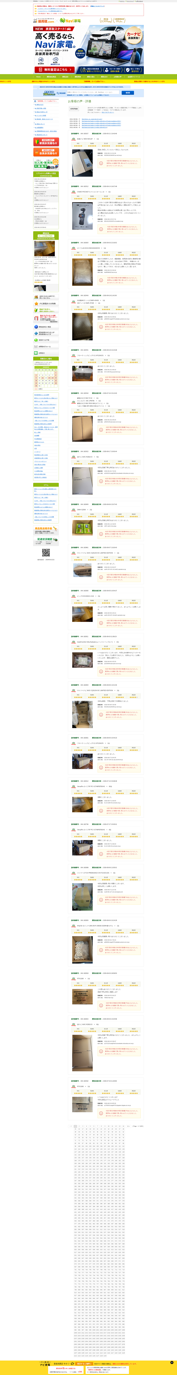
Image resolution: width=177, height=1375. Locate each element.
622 (94, 1252)
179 (112, 1160)
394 (79, 1206)
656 (116, 1258)
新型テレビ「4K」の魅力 (41, 401)
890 (101, 1307)
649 (90, 1258)
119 (97, 1149)
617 (75, 1252)
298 (86, 1186)
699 (120, 1267)
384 (94, 1203)
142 (79, 1155)
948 (109, 1318)
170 (79, 1160)
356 (94, 1198)
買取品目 (65, 77)
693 (97, 1267)
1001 (97, 1330)
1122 (79, 1356)
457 (105, 1218)
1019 (112, 1333)
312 (86, 1189)
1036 (123, 1336)
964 (116, 1321)
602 (123, 1247)
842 (79, 1298)
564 (86, 1241)
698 (116, 1267)
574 (123, 1241)
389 (112, 1203)
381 (83, 1203)
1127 (97, 1356)
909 (120, 1310)
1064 (123, 1341)
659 (75, 1261)
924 (123, 1313)
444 (109, 1215)
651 (97, 1258)
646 (79, 1258)
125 (120, 1149)
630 (123, 1252)
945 (97, 1318)
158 (86, 1158)
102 (86, 1146)
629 (120, 1252)
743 (75, 1278)
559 (120, 1238)
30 (79, 1132)
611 (105, 1249)
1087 (104, 1347)
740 (116, 1275)
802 (86, 1290)
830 (86, 1295)
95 (112, 1143)
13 (119, 1126)
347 (112, 1195)
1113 (97, 1353)
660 (79, 1261)
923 (120, 1313)
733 (90, 1275)
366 (79, 1201)
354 (86, 1198)
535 (83, 1235)
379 (75, 1203)
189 (97, 1163)
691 (90, 1267)
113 (75, 1149)
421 (75, 1212)
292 (116, 1183)
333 (112, 1192)
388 (109, 1203)
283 (83, 1183)
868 (123, 1301)
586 (116, 1244)
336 (123, 1192)
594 (94, 1247)
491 (75, 1226)
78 (101, 1140)
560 (123, 1238)
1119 (119, 1353)
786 (79, 1287)
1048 (116, 1338)
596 (101, 1247)
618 (79, 1252)
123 (112, 1149)
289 (105, 1183)
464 (79, 1221)
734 (94, 1275)
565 (90, 1241)
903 (97, 1310)
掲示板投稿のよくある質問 (41, 395)
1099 (97, 1350)
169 (75, 1160)
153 (120, 1155)
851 (112, 1298)
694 (101, 1267)
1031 (104, 1336)
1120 (123, 1353)
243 (90, 1175)
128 (79, 1152)
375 (112, 1201)
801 (83, 1290)
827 (75, 1295)
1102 (108, 1350)
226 (79, 1172)
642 (116, 1255)
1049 (119, 1338)
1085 (97, 1347)
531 (120, 1232)
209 (120, 1166)
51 (105, 1135)
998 (86, 1330)
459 (112, 1218)
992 (116, 1327)
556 (109, 1238)
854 (123, 1298)
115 (83, 1149)
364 (123, 1198)
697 (112, 1267)
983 (83, 1327)
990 (109, 1327)
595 (97, 1247)
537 (90, 1235)
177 (105, 1160)
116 (86, 1149)
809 (112, 1290)
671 (120, 1261)
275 (105, 1181)
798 (123, 1287)
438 (86, 1215)
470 (101, 1221)
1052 (79, 1341)
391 (120, 1203)
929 (90, 1315)
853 (120, 1298)
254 (79, 1178)
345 (105, 1195)
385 (97, 1203)
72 (79, 1140)
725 (112, 1272)
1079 (75, 1347)
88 (86, 1143)
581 (97, 1244)
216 (94, 1169)
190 (101, 1163)
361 (112, 1198)
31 (82, 1132)
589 (75, 1247)
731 (83, 1275)
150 (109, 1155)
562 (79, 1241)
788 (86, 1287)
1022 (123, 1333)
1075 (112, 1344)
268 (79, 1181)
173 (90, 1160)
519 (75, 1232)
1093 (75, 1350)
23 (105, 1129)
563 (83, 1241)
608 (94, 1249)
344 (101, 1195)
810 (116, 1290)
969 (83, 1324)
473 (112, 1221)
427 (97, 1212)
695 (105, 1267)
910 (123, 1310)
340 (86, 1195)
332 (109, 1192)
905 (105, 1310)
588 (123, 1244)
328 (94, 1192)
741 (120, 1275)
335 (120, 1192)
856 (79, 1301)
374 (109, 1201)
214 (86, 1169)
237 (120, 1172)
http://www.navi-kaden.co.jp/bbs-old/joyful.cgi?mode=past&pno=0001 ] (101, 121)
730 (79, 1275)
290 (109, 1183)
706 (94, 1270)
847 (97, 1298)
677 (90, 1264)
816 (86, 1292)
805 (97, 1290)
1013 (90, 1333)
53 (112, 1135)
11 (112, 1126)
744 (79, 1278)
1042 (93, 1338)
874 (94, 1304)
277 (112, 1181)
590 (79, 1247)
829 (83, 1295)
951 (120, 1318)
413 (97, 1209)
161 (97, 1158)
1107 (75, 1353)
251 (120, 1175)
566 (94, 1241)
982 (79, 1327)
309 (75, 1189)
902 (94, 1310)
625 (105, 1252)
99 (75, 1146)
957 (90, 1321)
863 (105, 1301)
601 (120, 1247)
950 (116, 1318)
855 (75, 1301)
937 (120, 1315)
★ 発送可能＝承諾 (40, 108)
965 (120, 1321)
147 (97, 1155)
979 (120, 1324)
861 (97, 1301)
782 (116, 1284)
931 (97, 1315)
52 (108, 1135)
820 (101, 1292)
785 (75, 1287)
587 (120, 1244)
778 (101, 1284)
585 (112, 1244)
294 (123, 1183)
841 (75, 1298)
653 (105, 1258)
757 (75, 1281)
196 (123, 1163)
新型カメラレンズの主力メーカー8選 (44, 408)
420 (123, 1209)
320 (116, 1189)
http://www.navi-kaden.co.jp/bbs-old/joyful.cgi (94, 127)
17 (82, 1129)
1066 (79, 1344)
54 (116, 1135)
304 (109, 1186)
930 (94, 1315)
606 (86, 1249)
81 (112, 1140)
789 (90, 1287)
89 (90, 1143)
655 (112, 1258)
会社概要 (36, 435)
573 (120, 1241)
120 (101, 1149)
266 (123, 1178)
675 (83, 1264)
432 (116, 1212)
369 (90, 1201)
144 (86, 1155)
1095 (82, 1350)
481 (90, 1224)
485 (105, 1224)
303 (105, 1186)
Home (38, 77)
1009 (75, 1333)
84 (123, 1140)
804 (94, 1290)
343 (97, 1195)
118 (94, 1149)
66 (108, 1137)
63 (97, 1137)
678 (94, 1264)
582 (101, 1244)
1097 (90, 1350)
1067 (82, 1344)
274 (101, 1181)
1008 (123, 1330)
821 (105, 1292)
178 (109, 1160)
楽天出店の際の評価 (39, 474)
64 (101, 1137)
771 (75, 1284)
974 (101, 1324)
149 (105, 1155)
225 (75, 1172)
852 (116, 1298)
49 (97, 1135)
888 (94, 1307)
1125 (90, 1356)
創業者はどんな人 (39, 442)
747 (90, 1278)
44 (79, 1135)
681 (105, 1264)
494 (86, 1226)
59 (82, 1137)
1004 (108, 1330)
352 (79, 1198)
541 (105, 1235)
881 (120, 1304)
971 (90, 1324)
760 (86, 1281)
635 (90, 1255)
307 (120, 1186)
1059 (104, 1341)
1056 (93, 1341)
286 (94, 1183)
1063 (119, 1341)
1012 (86, 1333)
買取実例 (78, 77)
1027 (90, 1336)
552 (94, 1238)
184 (79, 1163)
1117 (112, 1353)
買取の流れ (91, 77)
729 (75, 1275)
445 (112, 1215)
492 (79, 1226)
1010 (79, 1333)
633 (83, 1255)
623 (97, 1252)
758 (79, 1281)
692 (94, 1267)
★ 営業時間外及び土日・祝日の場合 (46, 131)
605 (83, 1249)
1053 (82, 1341)
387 (105, 1203)
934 (109, 1315)
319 (112, 1189)
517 (120, 1229)
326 (86, 1192)
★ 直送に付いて (40, 124)
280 (123, 1181)
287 (97, 1183)
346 (109, 1195)
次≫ (128, 1126)
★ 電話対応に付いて (41, 135)
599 (112, 1247)
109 (112, 1146)
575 (75, 1244)
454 (94, 1218)
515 (112, 1229)
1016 (101, 1333)
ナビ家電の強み (38, 471)
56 (123, 1135)
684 (116, 1264)
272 (94, 1181)
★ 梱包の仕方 (39, 104)
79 (105, 1140)
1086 (101, 1347)
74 (86, 1140)
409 (83, 1209)
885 (83, 1307)
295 (75, 1186)
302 (101, 1186)
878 (109, 1304)
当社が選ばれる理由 (39, 464)
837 (112, 1295)
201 (90, 1166)
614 (116, 1249)
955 (83, 1321)
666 (101, 1261)
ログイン (122, 1)
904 (101, 1310)
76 (94, 1140)
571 (112, 1241)
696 (109, 1267)
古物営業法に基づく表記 (41, 458)
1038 (79, 1338)
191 (105, 1163)
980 (123, 1324)
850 (109, 1298)
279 (120, 1181)
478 (79, 1224)
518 (123, 1229)
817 (90, 1292)
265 (120, 1178)
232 (101, 1172)
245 (97, 1175)
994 (123, 1327)
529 (112, 1232)
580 (94, 1244)
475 (120, 1221)
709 (105, 1270)
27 (119, 1129)
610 (101, 1249)
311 (83, 1189)
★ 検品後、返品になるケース (44, 119)
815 (83, 1292)
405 (120, 1206)
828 (79, 1295)
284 (86, 1183)
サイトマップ (130, 1)
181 (120, 1160)
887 (90, 1307)
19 (90, 1129)
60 (86, 1137)
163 (105, 1158)
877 (105, 1304)
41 (119, 1132)
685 (120, 1264)
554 (101, 1238)
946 (101, 1318)
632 (79, 1255)
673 (75, 1264)
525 (97, 1232)
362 (116, 1198)
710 (109, 1270)
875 (97, 1304)
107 (105, 1146)
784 (123, 1284)
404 (116, 1206)
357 (97, 1198)
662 (86, 1261)
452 (86, 1218)
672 (123, 1261)
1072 (101, 1344)
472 (109, 1221)
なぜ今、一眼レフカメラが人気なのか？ (45, 404)
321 (120, 1189)
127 (75, 1152)
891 (105, 1307)
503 (120, 1226)
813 (75, 1292)
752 (109, 1278)
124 (116, 1149)
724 (109, 1272)
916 (94, 1313)
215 (90, 1169)
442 (101, 1215)
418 (116, 1209)
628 (116, 1252)
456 (101, 1218)
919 (105, 1313)
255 (83, 1178)
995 (75, 1330)
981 (75, 1327)
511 (97, 1229)
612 (109, 1249)
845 (90, 1298)
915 (90, 1313)
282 (79, 1183)
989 (105, 1327)
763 (97, 1281)
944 (94, 1318)
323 (75, 1192)
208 (116, 1166)
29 (75, 1132)
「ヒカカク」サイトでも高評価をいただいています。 (52, 8)
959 (97, 1321)
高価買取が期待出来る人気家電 (43, 424)
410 (86, 1209)
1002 (101, 1330)
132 (94, 1152)
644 (123, 1255)
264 (116, 1178)
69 (119, 1137)
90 (94, 1143)
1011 (82, 1333)
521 (83, 1232)
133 (97, 1152)
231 (97, 1172)
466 (86, 1221)
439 (90, 1215)
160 (94, 1158)
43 (75, 1135)
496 (94, 1226)
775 (90, 1284)
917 (97, 1313)
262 (109, 1178)
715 (75, 1272)
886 (86, 1307)
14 (123, 1126)
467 (90, 1221)
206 (109, 1166)
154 (123, 1155)
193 (112, 1163)
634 (86, 1255)
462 (123, 1218)
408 (79, 1209)
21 (97, 1129)
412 (94, 1209)
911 (75, 1313)
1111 (90, 1353)
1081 (82, 1347)
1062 (116, 1341)
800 (79, 1290)
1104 (116, 1350)
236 (116, 1172)
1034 (116, 1336)
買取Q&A (104, 77)
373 (105, 1201)
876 (101, 1304)
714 (123, 1270)
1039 (82, 1338)
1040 (86, 1338)
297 (83, 1186)
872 (86, 1304)
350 (123, 1195)
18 (86, 1129)
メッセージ (37, 451)
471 (105, 1221)
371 (97, 1201)
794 (109, 1287)
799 (75, 1290)
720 (94, 1272)
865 (112, 1301)
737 (105, 1275)
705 (90, 1270)
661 (83, 1261)
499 (105, 1226)
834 (101, 1295)
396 (86, 1206)
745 (83, 1278)
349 (120, 1195)
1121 (75, 1356)
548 (79, 1238)
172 (86, 1160)
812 (123, 1290)
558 (116, 1238)
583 (105, 1244)
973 (97, 1324)
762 (94, 1281)
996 (79, 1330)
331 (105, 1192)
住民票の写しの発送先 (40, 477)
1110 (86, 1353)
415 (105, 1209)
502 (116, 1226)
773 (83, 1284)
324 (79, 1192)
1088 (108, 1347)
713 (120, 1270)
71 (75, 1140)
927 (83, 1315)
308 (123, 1186)
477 (75, 1224)
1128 (101, 1356)
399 (97, 1206)
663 (90, 1261)
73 (82, 1140)
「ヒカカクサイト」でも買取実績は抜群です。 (50, 11)
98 (123, 1143)
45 (82, 1135)
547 (75, 1238)
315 (97, 1189)
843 (83, 1298)
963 (112, 1321)
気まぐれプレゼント (108, 112)
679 (97, 1264)
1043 (97, 1338)
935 (112, 1315)
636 (94, 1255)
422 (79, 1212)
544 (116, 1235)
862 (101, 1301)
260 (101, 1178)
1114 (101, 1353)
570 (109, 1241)
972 (94, 1324)
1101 (105, 1350)
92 (101, 1143)
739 (112, 1275)
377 (120, 1201)
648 (86, 1258)
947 (105, 1318)
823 (112, 1292)
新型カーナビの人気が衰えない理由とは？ (46, 398)
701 (75, 1270)
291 (112, 1183)
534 (79, 1235)
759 (83, 1281)
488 (116, 1224)
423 (83, 1212)
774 (86, 1284)
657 (120, 1258)
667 (105, 1261)
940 (79, 1318)
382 (86, 1203)
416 (109, 1209)
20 (94, 1129)
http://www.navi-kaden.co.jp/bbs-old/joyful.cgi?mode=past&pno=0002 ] (101, 123)
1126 (93, 1356)
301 (97, 1186)
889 (97, 1307)
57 (75, 1137)
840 (123, 1295)
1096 (86, 1350)
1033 (112, 1336)
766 (109, 1281)
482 (94, 1224)
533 (75, 1235)
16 (79, 1129)
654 (109, 1258)
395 (83, 1206)
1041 (90, 1338)
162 (101, 1158)
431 (112, 1212)
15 (75, 1129)
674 (79, 1264)
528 (109, 1232)
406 (123, 1206)
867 (120, 1301)
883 (75, 1307)
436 (79, 1215)
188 (94, 1163)
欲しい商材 (37, 432)
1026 (86, 1336)
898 (79, 1310)
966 (123, 1321)
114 (79, 1149)
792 (101, 1287)
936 (116, 1315)
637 (97, 1255)
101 (83, 1146)
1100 (101, 1350)
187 (90, 1163)
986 (94, 1327)
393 (75, 1206)
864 (109, 1301)
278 (116, 1181)
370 (94, 1201)
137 (112, 1152)
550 (86, 1238)
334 (116, 1192)
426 (94, 1212)
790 (94, 1287)
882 (123, 1304)
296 (79, 1186)
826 (123, 1292)
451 (83, 1218)
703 (83, 1270)
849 (105, 1298)
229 (90, 1172)
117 (90, 1149)
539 (97, 1235)
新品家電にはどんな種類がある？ (43, 411)
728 (123, 1272)
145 (90, 1155)
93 (105, 1143)
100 (79, 1146)
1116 (108, 1353)
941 (83, 1318)
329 (97, 1192)
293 (120, 1183)
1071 (97, 1344)
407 (75, 1209)
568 (101, 1241)
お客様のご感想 (38, 467)
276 (109, 1181)
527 (105, 1232)
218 (101, 1169)
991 (112, 1327)
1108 (79, 1353)
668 (109, 1261)
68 (116, 1137)
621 (90, 1252)
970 (86, 1324)
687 (75, 1267)
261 (105, 1178)
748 (94, 1278)
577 (83, 1244)
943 (90, 1318)
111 (120, 1146)
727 (120, 1272)
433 (120, 1212)
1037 (75, 1338)
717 (83, 1272)
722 (101, 1272)
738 (109, 1275)
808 (109, 1290)
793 (105, 1287)
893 (112, 1307)
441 (97, 1215)
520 (79, 1232)
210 (123, 1166)
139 (120, 1152)
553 (97, 1238)
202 (94, 1166)
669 (112, 1261)
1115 (105, 1353)
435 (75, 1215)
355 (90, 1198)
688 (79, 1267)
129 (83, 1152)
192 (109, 1163)
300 (94, 1186)
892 (109, 1307)
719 (90, 1272)
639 (105, 1255)
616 (123, 1249)
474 (116, 1221)
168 (123, 1158)
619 (83, 1252)
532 (123, 1232)
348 (116, 1195)
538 (94, 1235)
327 (90, 1192)
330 (101, 1192)
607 (90, 1249)
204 (101, 1166)
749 (97, 1278)
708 (101, 1270)
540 (101, 1235)
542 (109, 1235)
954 (79, 1321)
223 (120, 1169)
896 (123, 1307)
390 (116, 1203)
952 (123, 1318)
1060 (108, 1341)
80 (108, 1140)
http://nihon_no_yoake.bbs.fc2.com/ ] (92, 119)
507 (83, 1229)
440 (94, 1215)
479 (83, 1224)
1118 (116, 1353)
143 (83, 1155)
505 (75, 1229)
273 (97, 1181)
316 (101, 1189)
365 (75, 1201)
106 (101, 1146)
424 (86, 1212)
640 (109, 1255)
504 (123, 1226)
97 (119, 1143)
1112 (93, 1353)
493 (83, 1226)
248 (109, 1175)
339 (83, 1195)
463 (75, 1221)
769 (120, 1281)
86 (79, 1143)
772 (79, 1284)
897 (75, 1310)
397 (90, 1206)
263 (112, 1178)
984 (86, 1327)
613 (112, 1249)
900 (86, 1310)
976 (109, 1324)
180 (116, 1160)
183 (75, 1163)
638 (101, 1255)
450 (79, 1218)
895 (120, 1307)
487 (112, 1224)
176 (101, 1160)
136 (109, 1152)
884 (79, 1307)
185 (83, 1163)
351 (75, 1198)
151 (112, 1155)
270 (86, 1181)
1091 (119, 1347)
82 (116, 1140)
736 (101, 1275)
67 (112, 1137)
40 (116, 1132)
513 (105, 1229)
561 (75, 1241)
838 (116, 1295)
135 (105, 1152)
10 (108, 1126)
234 (109, 1172)
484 (101, 1224)
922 (116, 1313)
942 (86, 1318)
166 (116, 1158)
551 (90, 1238)
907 (112, 1310)
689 (83, 1267)
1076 (116, 1344)
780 (109, 1284)
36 (101, 1132)
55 (119, 1135)
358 (101, 1198)
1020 (116, 1333)
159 (90, 1158)
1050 (123, 1338)
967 (75, 1324)
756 (123, 1278)
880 (116, 1304)
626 (109, 1252)
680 (101, 1264)
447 (120, 1215)
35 (97, 1132)
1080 (79, 1347)
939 (75, 1318)
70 (123, 1137)
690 (86, 1267)
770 (123, 1281)
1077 (119, 1344)
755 (120, 1278)
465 (83, 1221)
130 (86, 1152)
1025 (82, 1336)
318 (109, 1189)
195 (120, 1163)
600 (116, 1247)
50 (101, 1135)
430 (109, 1212)
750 (101, 1278)
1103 (112, 1350)
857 (83, 1301)
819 (97, 1292)
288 (101, 1183)
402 (109, 1206)
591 (83, 1247)
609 (97, 1249)
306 (116, 1186)
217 (97, 1169)
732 (86, 1275)
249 (112, 1175)
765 (105, 1281)
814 (79, 1292)
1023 (75, 1336)
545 (120, 1235)
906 (109, 1310)
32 (86, 1132)
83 (119, 1140)
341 (90, 1195)
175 (97, 1160)
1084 (93, 1347)
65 (105, 1137)
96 (116, 1143)
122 (109, 1149)
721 (97, 1272)
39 (112, 1132)
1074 (108, 1344)
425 (90, 1212)
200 (86, 1166)
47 (90, 1135)
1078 (123, 1344)
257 (90, 1178)
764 (101, 1281)
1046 (108, 1338)
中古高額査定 (38, 439)
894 (116, 1307)
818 (94, 1292)
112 (123, 1146)
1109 (82, 1353)
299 (90, 1186)
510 (94, 1229)
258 (94, 1178)
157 (83, 1158)
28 (123, 1129)
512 (101, 1229)
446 (116, 1215)
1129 (105, 1356)
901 (90, 1310)
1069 (90, 1344)
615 (120, 1249)
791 (97, 1287)
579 (90, 1244)
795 (112, 1287)
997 (83, 1330)
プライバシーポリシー (40, 461)
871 (83, 1304)
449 (75, 1218)
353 (83, 1198)
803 (90, 1290)
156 (79, 1158)
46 (86, 1135)
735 (97, 1275)
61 (90, 1137)
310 (79, 1189)
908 (116, 1310)
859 (90, 1301)
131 (90, 1152)
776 (94, 1284)
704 (86, 1270)
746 (86, 1278)
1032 (108, 1336)
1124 (86, 1356)
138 (116, 1152)
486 (109, 1224)
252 (123, 1175)
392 (123, 1203)
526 (101, 1232)
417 (112, 1209)
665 (97, 1261)
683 (112, 1264)
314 (94, 1189)
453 (90, 1218)
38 (108, 1132)
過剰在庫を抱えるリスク (41, 417)
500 (109, 1226)
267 (75, 1181)
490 (123, 1224)
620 (86, 1252)
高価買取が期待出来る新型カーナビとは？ (46, 414)
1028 (93, 1336)
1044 (101, 1338)
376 (116, 1201)
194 (116, 1163)
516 (116, 1229)
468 (94, 1221)
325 (83, 1192)
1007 (119, 1330)
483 (97, 1224)
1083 (90, 1347)
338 (79, 1195)
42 (123, 1132)
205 (105, 1166)
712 (116, 1270)
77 (97, 1140)
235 (112, 1172)
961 (105, 1321)
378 (123, 1201)
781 (112, 1284)
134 (101, 1152)
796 (116, 1287)
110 (116, 1146)
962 (109, 1321)
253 (75, 1178)
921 (112, 1313)
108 (109, 1146)
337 (75, 1195)
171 (83, 1160)
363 (120, 1198)
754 (116, 1278)
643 (120, 1255)
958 (94, 1321)
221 (112, 1169)
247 (105, 1175)
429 (105, 1212)
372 (101, 1201)
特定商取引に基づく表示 (41, 455)
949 (112, 1318)
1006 (116, 1330)
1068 (86, 1344)
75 (90, 1140)
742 (123, 1275)
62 (94, 1137)
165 (112, 1158)
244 (94, 1175)
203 (97, 1166)
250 (116, 1175)
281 (75, 1183)
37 (105, 1132)
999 (90, 1330)
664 (94, 1261)
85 (75, 1143)
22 (101, 1129)
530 (116, 1232)
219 (105, 1169)
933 (105, 1315)
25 (112, 1129)
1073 (104, 1344)
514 (109, 1229)
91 (97, 1143)
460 (116, 1218)
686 (123, 1264)
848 (101, 1298)
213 (83, 1169)
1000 (93, 1330)
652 (101, 1258)
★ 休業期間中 (39, 127)
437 (83, 1215)
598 (109, 1247)
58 (79, 1137)
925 (75, 1315)
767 (112, 1281)
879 (112, 1304)
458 (109, 1218)
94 (108, 1143)
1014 (93, 1333)
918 (101, 1313)
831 (90, 1295)
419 (120, 1209)
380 (79, 1203)
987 (97, 1327)
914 (86, 1313)
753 (112, 1278)
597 (105, 1247)
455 (97, 1218)
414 (101, 1209)
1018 (108, 1333)
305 (112, 1186)
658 (123, 1258)
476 (123, 1221)
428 (101, 1212)
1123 (82, 1356)
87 (82, 1143)
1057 (97, 1341)
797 (120, 1287)
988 (101, 1327)
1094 (79, 1350)
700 (123, 1267)
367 (83, 1201)
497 (97, 1226)
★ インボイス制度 (40, 115)
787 (83, 1287)
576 (79, 1244)
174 (94, 1160)
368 (86, 1201)
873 (90, 1304)
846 (94, 1298)
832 (94, 1295)
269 (83, 1181)
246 (101, 1175)
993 (120, 1327)
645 (75, 1258)
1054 (86, 1341)
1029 (97, 1336)
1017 (104, 1333)
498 (101, 1226)
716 (79, 1272)
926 (79, 1315)
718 (86, 1272)
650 (94, 1258)
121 (105, 1149)
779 (105, 1284)
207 (112, 1166)
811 (120, 1290)
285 (90, 1183)
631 (75, 1255)
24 (108, 1129)
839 (120, 1295)
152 (116, 1155)
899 (83, 1310)
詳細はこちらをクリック (97, 6)
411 (90, 1209)
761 (90, 1281)
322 (123, 1189)
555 (105, 1238)
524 (94, 1232)
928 (86, 1315)
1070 (93, 1344)
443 (105, 1215)
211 (75, 1169)
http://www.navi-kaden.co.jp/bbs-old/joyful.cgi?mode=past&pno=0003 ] (101, 125)
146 (94, 1155)
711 (112, 1270)
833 (97, 1295)
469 (97, 1221)
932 (101, 1315)
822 (109, 1292)
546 (123, 1235)
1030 (101, 1336)
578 (86, 1244)
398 (94, 1206)
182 (123, 1160)
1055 (90, 1341)
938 (123, 1315)
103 (90, 1146)
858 (86, 1301)
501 (112, 1226)
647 (83, 1258)
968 (79, 1324)
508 (86, 1229)
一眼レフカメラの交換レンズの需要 (44, 420)
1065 (75, 1344)
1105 (119, 1350)
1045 (104, 1338)
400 (101, 1206)
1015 (97, 1333)
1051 (75, 1341)
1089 (112, 1347)
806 (101, 1290)
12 (116, 1126)
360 (109, 1198)
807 (105, 1290)
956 (86, 1321)
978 (116, 1324)
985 (90, 1327)
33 (90, 1132)
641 (112, 1255)
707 (97, 1270)
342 (94, 1195)
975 (105, 1324)
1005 (112, 1330)
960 (101, 1321)
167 (120, 1158)
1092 (123, 1347)
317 (105, 1189)
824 (116, 1292)
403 (112, 1206)
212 (79, 1169)
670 (116, 1261)
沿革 (35, 448)
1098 (93, 1350)
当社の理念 (37, 445)
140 (123, 1152)
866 (116, 1301)
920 (109, 1313)
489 (120, 1224)
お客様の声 (117, 77)
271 (90, 1181)
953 (75, 1321)
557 (112, 1238)
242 (86, 1175)
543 (112, 1235)
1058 (101, 1341)
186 (86, 1163)
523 (90, 1232)
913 (83, 1313)
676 (86, 1264)
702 (79, 1270)
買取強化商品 (51, 77)
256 (86, 1178)
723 (105, 1272)
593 (90, 1247)
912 (79, 1313)
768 (116, 1281)
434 (123, 1212)
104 (94, 1146)
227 (83, 1172)
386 (101, 1203)
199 (83, 1166)
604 (79, 1249)
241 (83, 1175)
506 (79, 1229)
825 (120, 1292)
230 (94, 1172)
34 (94, 1132)
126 (123, 1149)
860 (94, 1301)
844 (86, 1298)
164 (109, 1158)
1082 (86, 1347)
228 (86, 1172)
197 (75, 1166)
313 (90, 1189)
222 (116, 1169)
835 (105, 1295)
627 (112, 1252)
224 (123, 1169)
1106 (123, 1350)
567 (97, 1241)
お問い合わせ (139, 1)
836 (109, 1295)
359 (105, 1198)
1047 (112, 1338)
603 (75, 1249)
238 (123, 1172)
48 (94, 1135)
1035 (119, 1336)
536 (86, 1235)
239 (75, 1175)
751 (105, 1278)
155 (75, 1158)
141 (75, 1155)
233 (105, 1172)
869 (75, 1304)
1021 (119, 1333)
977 (112, 1324)
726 (116, 1272)
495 (90, 1226)
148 (101, 1155)
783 (120, 1284)
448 (123, 1215)
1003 (104, 1330)
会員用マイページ (134, 77)
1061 (112, 1341)
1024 (79, 1336)
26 (116, 1129)
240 (79, 1175)
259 (97, 1178)
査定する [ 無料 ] (84, 1364)
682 (109, 1264)
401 (105, 1206)
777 (97, 1284)
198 (79, 1166)
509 (90, 1229)
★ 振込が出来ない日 (41, 112)
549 (83, 1238)
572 (116, 1241)
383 (90, 1203)
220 (109, 1169)
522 (86, 1232)
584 (109, 1244)
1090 (116, 1347)
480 (86, 1224)
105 (97, 1146)
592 (86, 1247)
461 (120, 1218)
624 (101, 1252)
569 (105, 1241)
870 (79, 1304)
